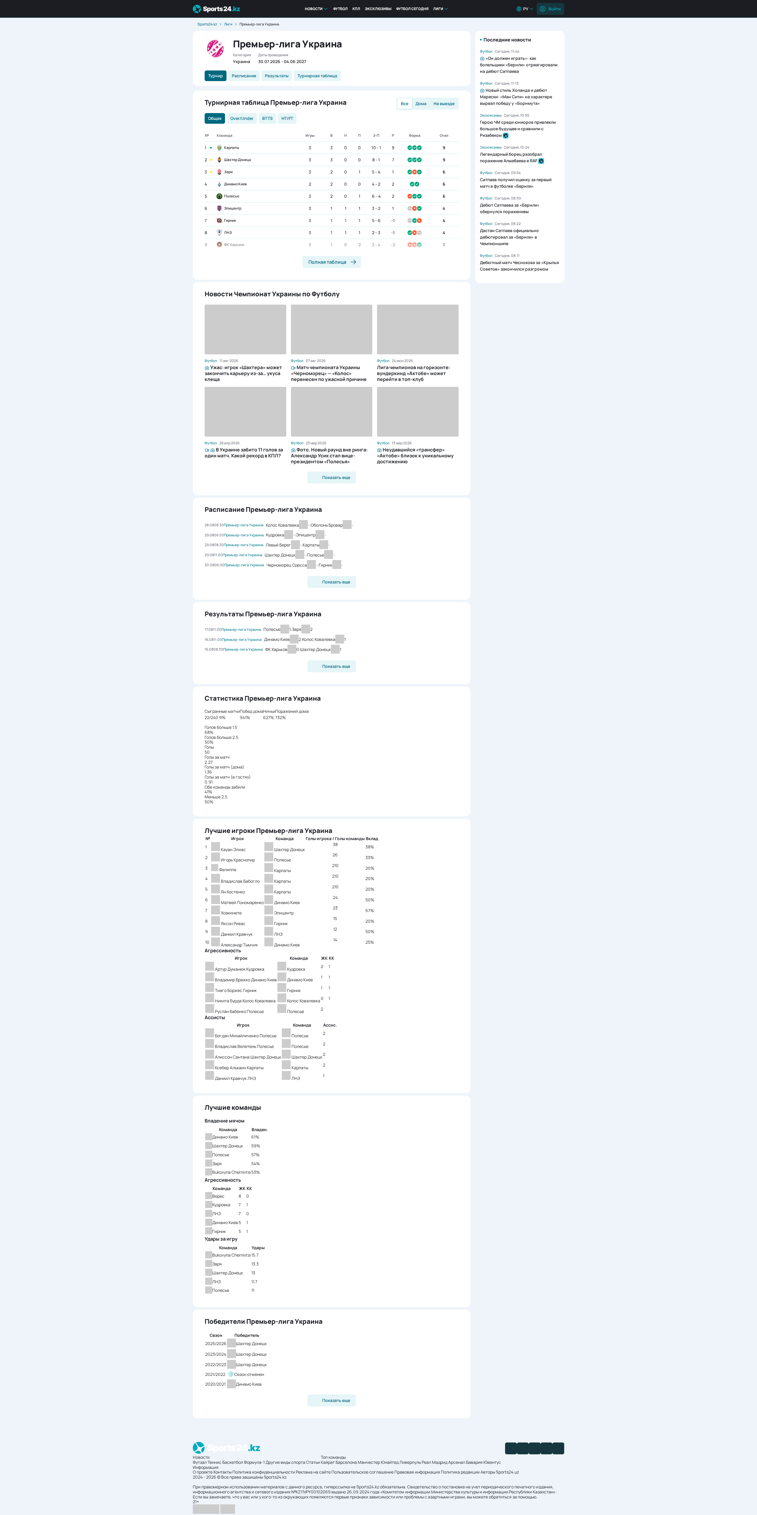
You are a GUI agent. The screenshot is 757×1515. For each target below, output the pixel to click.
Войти (555, 9)
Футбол (340, 8)
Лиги (438, 8)
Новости (314, 8)
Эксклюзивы (378, 8)
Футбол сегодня (412, 8)
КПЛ (356, 8)
